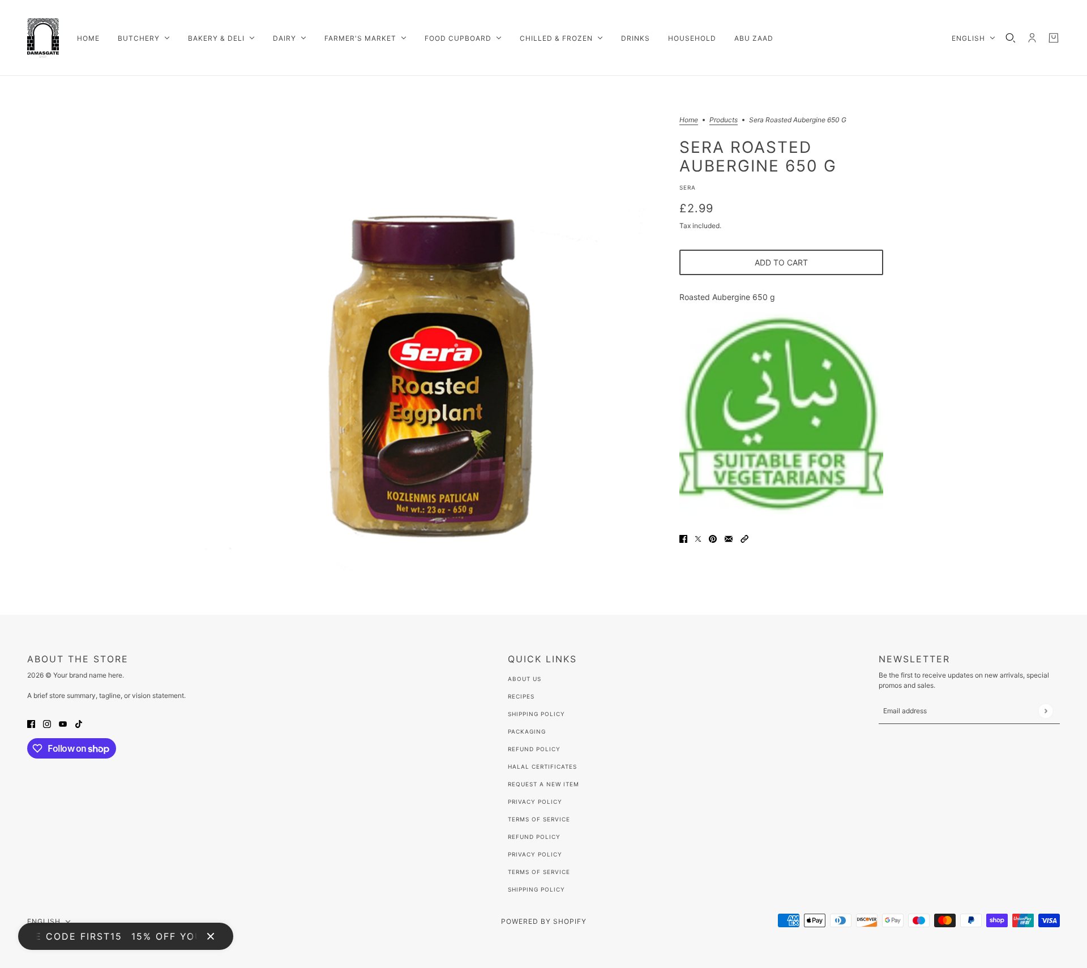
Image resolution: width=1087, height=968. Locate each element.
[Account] (1032, 38)
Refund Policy (534, 749)
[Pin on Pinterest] (712, 538)
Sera (687, 187)
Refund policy (534, 836)
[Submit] (1045, 710)
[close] (210, 936)
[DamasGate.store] (43, 38)
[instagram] (46, 723)
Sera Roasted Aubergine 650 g (758, 156)
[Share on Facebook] (683, 538)
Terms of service (539, 871)
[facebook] (31, 723)
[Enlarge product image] (432, 345)
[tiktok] (78, 723)
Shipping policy (536, 889)
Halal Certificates (542, 766)
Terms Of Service (539, 819)
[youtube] (62, 723)
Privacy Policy (535, 801)
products (723, 120)
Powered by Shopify (544, 921)
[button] (744, 538)
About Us (524, 678)
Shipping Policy (536, 713)
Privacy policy (535, 854)
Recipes (521, 696)
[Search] (1010, 38)
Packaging (527, 731)
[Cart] (1053, 38)
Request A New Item (543, 784)
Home (688, 120)
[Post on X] (698, 538)
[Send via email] (728, 538)
